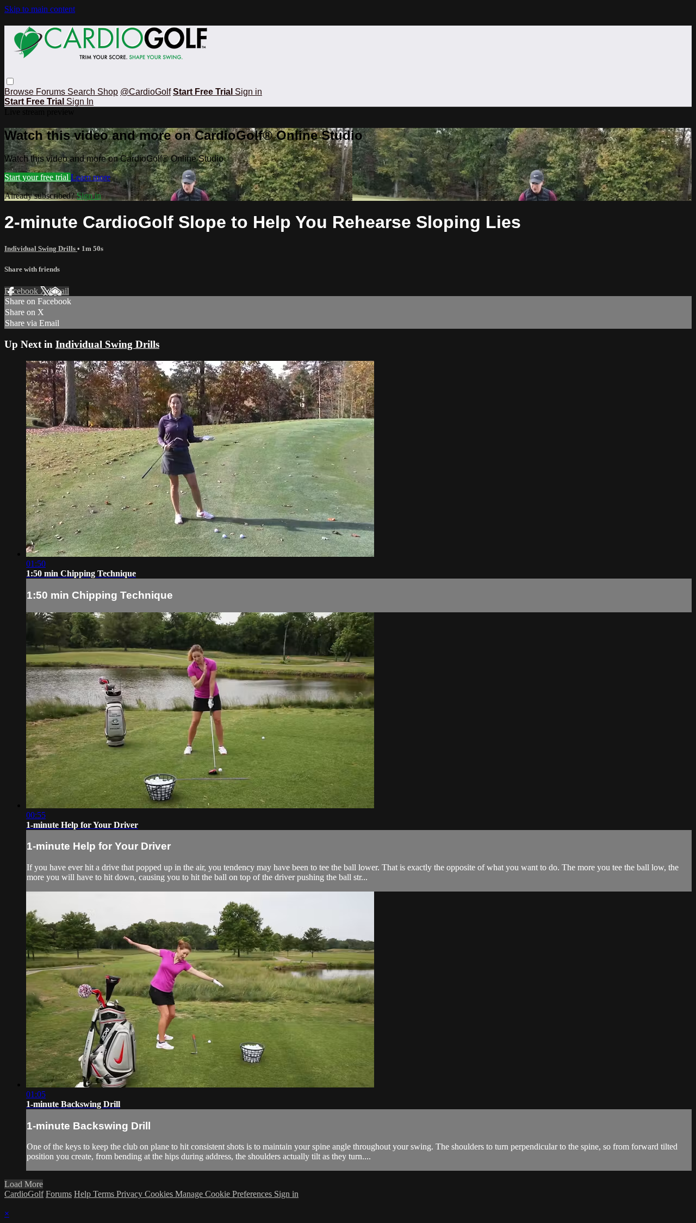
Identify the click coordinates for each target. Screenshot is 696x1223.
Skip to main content (39, 9)
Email (59, 291)
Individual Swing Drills (40, 248)
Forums (51, 91)
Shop (107, 91)
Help (83, 1194)
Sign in (248, 91)
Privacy (130, 1194)
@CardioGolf (145, 91)
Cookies (160, 1194)
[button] (10, 81)
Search (82, 91)
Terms (104, 1194)
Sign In (80, 101)
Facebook (22, 291)
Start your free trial (37, 177)
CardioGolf (24, 1194)
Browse (20, 91)
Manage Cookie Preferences (224, 1194)
